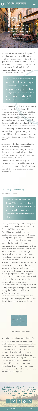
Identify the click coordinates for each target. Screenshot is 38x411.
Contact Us (19, 397)
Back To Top (33, 406)
